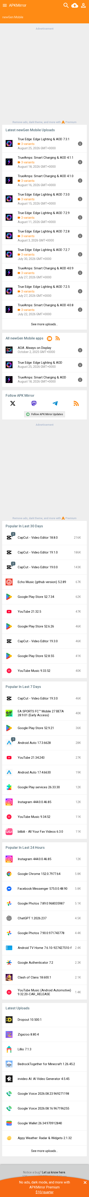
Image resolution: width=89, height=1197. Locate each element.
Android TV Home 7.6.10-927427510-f (45, 948)
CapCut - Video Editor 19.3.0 (38, 641)
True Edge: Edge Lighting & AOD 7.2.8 (44, 231)
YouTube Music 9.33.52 (34, 671)
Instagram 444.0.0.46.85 (34, 802)
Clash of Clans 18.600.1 (34, 977)
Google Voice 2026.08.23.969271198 (43, 1094)
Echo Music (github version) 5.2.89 (42, 582)
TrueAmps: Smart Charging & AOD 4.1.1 (45, 158)
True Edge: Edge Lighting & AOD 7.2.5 (44, 287)
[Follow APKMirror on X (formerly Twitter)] (12, 405)
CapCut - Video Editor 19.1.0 (38, 552)
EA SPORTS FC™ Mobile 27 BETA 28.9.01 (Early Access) (41, 713)
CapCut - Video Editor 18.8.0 (38, 538)
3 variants (28, 144)
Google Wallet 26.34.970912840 (40, 1123)
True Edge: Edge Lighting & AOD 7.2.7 (44, 250)
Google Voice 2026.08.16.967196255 (43, 1108)
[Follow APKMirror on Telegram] (55, 405)
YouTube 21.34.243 (31, 758)
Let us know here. (54, 1172)
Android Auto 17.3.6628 (34, 743)
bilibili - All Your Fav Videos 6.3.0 (40, 832)
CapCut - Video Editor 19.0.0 (38, 567)
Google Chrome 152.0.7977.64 (39, 874)
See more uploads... (44, 324)
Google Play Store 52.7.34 (36, 597)
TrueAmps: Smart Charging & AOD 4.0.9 (45, 268)
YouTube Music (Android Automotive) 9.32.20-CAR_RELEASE (44, 992)
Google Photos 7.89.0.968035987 (41, 903)
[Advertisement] (44, 75)
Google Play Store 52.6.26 (36, 626)
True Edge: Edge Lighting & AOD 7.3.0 (44, 194)
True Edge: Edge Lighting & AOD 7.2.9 (44, 213)
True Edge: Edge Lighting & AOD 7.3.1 (44, 139)
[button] (49, 339)
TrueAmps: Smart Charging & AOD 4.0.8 (45, 305)
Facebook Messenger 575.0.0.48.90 (42, 889)
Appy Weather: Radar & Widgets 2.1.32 (45, 1138)
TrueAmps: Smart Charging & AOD (42, 377)
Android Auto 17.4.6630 (34, 772)
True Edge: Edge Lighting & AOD (40, 363)
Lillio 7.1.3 (24, 1049)
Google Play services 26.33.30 (39, 787)
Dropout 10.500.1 (30, 1020)
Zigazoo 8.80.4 (28, 1034)
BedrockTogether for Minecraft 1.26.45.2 (46, 1064)
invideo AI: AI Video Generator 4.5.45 (43, 1079)
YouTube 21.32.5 (29, 612)
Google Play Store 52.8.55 (36, 656)
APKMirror (17, 5)
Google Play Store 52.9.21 (36, 728)
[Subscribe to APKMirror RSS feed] (76, 405)
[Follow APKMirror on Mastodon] (34, 405)
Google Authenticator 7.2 (35, 963)
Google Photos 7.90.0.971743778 (41, 933)
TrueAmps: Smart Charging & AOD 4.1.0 (45, 176)
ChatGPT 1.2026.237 (32, 918)
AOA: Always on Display (34, 348)
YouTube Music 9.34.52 (34, 817)
